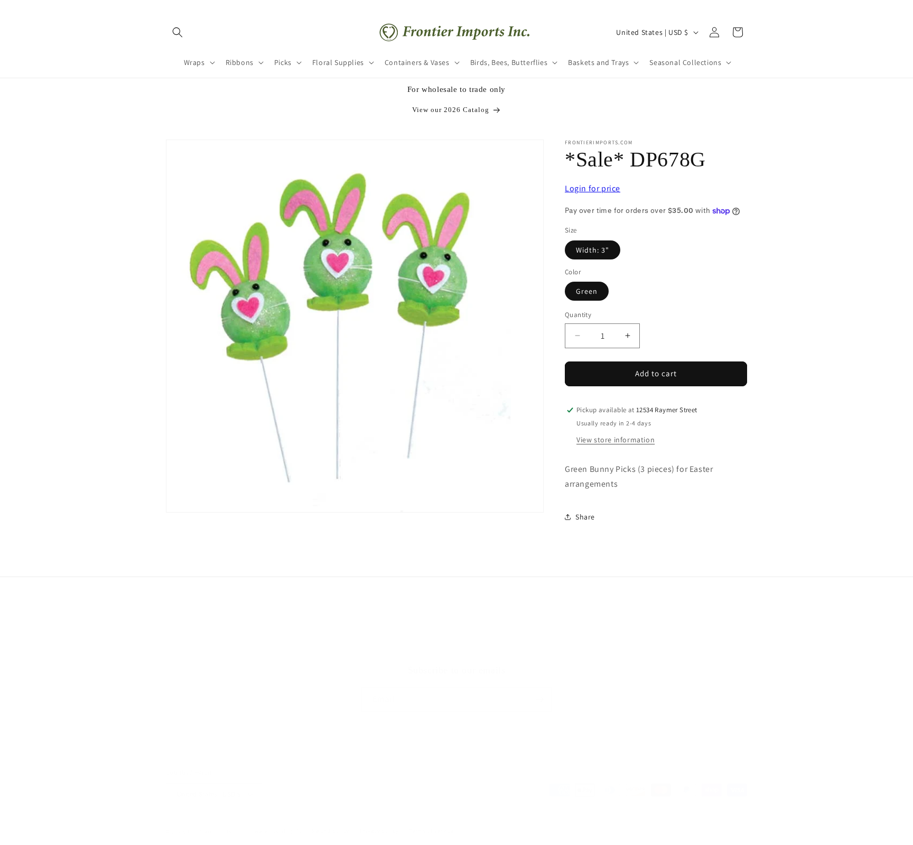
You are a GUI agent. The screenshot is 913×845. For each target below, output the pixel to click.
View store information (615, 439)
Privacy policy (379, 830)
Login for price (592, 188)
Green (587, 291)
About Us (470, 649)
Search (432, 649)
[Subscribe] (539, 699)
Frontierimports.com (217, 831)
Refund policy (330, 830)
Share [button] (585, 517)
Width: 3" (592, 250)
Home (401, 649)
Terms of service (431, 830)
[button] (177, 32)
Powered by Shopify (274, 831)
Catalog (509, 649)
